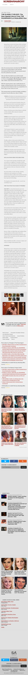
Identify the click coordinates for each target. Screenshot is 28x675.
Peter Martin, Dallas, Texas (7, 601)
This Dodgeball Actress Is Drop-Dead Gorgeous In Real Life (20, 427)
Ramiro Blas (5, 337)
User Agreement (14, 670)
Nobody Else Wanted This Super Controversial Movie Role (7, 444)
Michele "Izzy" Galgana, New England (9, 617)
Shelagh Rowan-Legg (6, 624)
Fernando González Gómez (17, 332)
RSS (23, 659)
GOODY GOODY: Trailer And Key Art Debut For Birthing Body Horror (17, 498)
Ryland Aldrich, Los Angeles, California (10, 620)
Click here (23, 324)
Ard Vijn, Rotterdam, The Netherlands (9, 608)
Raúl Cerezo (6, 332)
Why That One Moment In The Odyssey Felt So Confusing (20, 444)
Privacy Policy (6, 670)
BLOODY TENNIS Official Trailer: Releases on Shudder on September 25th (17, 523)
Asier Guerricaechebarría (9, 336)
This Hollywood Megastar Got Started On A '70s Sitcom (20, 591)
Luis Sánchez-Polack (8, 334)
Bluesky (6, 659)
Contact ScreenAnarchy (19, 669)
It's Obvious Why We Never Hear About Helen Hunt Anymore (20, 573)
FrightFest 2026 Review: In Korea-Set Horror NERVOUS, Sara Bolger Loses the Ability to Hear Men (17, 531)
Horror (13, 339)
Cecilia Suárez (13, 337)
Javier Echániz (20, 336)
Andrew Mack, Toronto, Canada (8, 604)
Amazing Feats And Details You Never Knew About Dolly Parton (6, 592)
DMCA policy (20, 325)
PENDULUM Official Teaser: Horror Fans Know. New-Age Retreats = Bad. (16, 515)
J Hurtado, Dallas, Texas (6, 611)
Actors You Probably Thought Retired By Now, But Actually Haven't (7, 573)
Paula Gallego (6, 339)
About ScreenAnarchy (7, 669)
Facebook (14, 659)
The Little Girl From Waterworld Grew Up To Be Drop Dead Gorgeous (6, 427)
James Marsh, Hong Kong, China (8, 614)
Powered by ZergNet (23, 447)
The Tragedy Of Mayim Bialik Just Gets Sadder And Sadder (6, 410)
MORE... (3, 627)
